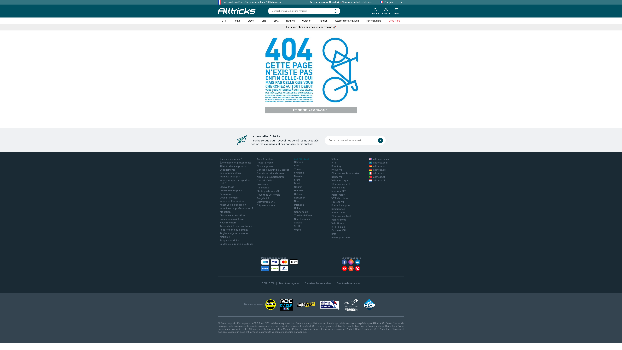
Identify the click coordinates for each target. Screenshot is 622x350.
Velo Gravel (338, 223)
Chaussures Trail (341, 216)
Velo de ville (338, 187)
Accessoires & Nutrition (347, 20)
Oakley (298, 194)
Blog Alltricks (227, 187)
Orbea (297, 229)
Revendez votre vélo (268, 194)
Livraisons (263, 184)
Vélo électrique (340, 180)
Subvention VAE (266, 201)
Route (237, 20)
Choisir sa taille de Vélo (270, 173)
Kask (297, 165)
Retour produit (265, 162)
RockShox (299, 197)
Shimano (299, 172)
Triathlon (323, 20)
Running (290, 20)
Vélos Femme (338, 219)
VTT (224, 20)
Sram (297, 179)
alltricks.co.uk (381, 159)
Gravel (251, 20)
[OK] (380, 140)
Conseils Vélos (265, 180)
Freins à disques (340, 205)
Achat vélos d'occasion (233, 204)
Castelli (298, 162)
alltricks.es (379, 166)
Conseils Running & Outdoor (273, 169)
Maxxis (298, 176)
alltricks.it (378, 173)
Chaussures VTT (341, 184)
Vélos (334, 159)
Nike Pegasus (302, 219)
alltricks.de (379, 169)
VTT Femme (338, 226)
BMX (276, 20)
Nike (296, 201)
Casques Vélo (339, 230)
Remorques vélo (340, 237)
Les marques (301, 159)
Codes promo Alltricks (232, 219)
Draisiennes (338, 209)
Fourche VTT (338, 201)
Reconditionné (374, 20)
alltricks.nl (379, 180)
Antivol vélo (338, 212)
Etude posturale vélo (268, 191)
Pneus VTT (337, 169)
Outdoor (306, 20)
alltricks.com (380, 162)
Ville (264, 20)
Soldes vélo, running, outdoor (236, 244)
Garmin (298, 187)
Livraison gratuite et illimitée (341, 2)
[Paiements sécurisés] (279, 265)
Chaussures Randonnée (345, 173)
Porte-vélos (338, 194)
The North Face (303, 215)
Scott (297, 226)
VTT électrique (339, 198)
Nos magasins (265, 166)
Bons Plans (394, 20)
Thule (297, 169)
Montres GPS (338, 191)
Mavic (297, 183)
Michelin (299, 204)
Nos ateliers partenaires (270, 176)
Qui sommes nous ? (231, 159)
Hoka (297, 208)
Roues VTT (337, 176)
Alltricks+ (225, 236)
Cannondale (301, 211)
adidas (298, 222)
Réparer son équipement (234, 229)
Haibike (298, 190)
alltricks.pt (379, 176)
